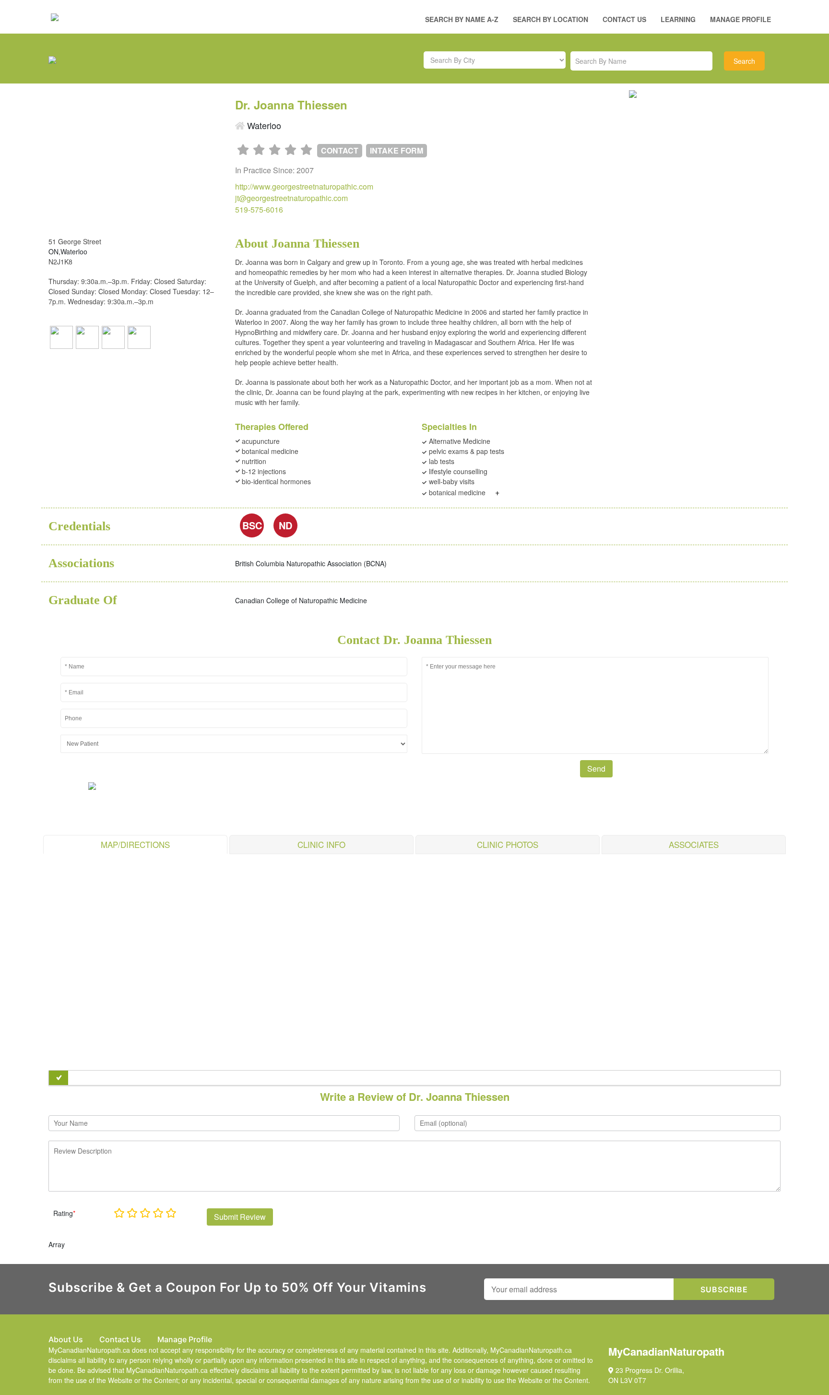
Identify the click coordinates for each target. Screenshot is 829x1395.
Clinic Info (321, 844)
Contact (339, 150)
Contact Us (624, 19)
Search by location (550, 19)
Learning (678, 19)
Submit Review (240, 1216)
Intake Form (396, 150)
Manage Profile (740, 19)
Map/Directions (135, 844)
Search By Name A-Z (461, 19)
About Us (65, 1339)
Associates (694, 844)
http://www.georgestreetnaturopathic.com (304, 186)
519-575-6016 (259, 209)
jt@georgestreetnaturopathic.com (291, 197)
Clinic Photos (507, 844)
